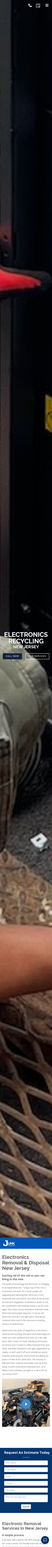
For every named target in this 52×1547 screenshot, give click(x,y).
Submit (26, 1506)
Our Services (37, 656)
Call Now (12, 656)
